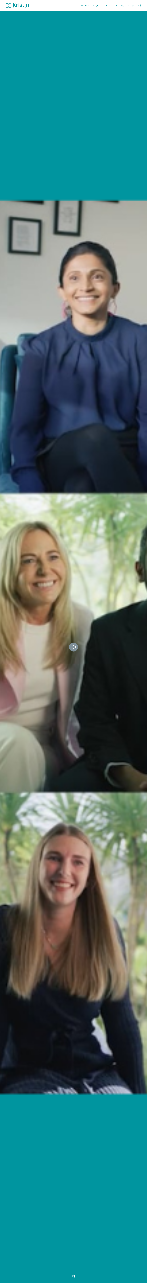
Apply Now (96, 6)
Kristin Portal (108, 6)
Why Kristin (85, 6)
